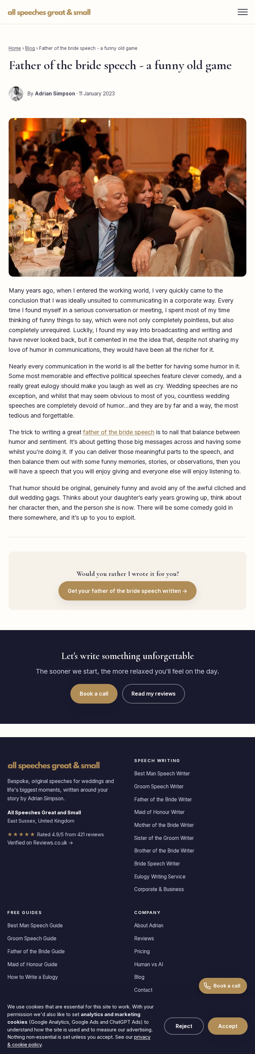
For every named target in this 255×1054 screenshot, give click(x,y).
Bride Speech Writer (157, 863)
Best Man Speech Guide (35, 925)
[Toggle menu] (243, 12)
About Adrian (148, 925)
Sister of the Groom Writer (164, 838)
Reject (184, 1026)
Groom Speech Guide (31, 938)
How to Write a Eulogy (32, 977)
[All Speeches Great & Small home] (49, 12)
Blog (30, 48)
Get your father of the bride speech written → (127, 591)
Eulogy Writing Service (160, 876)
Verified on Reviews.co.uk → (40, 843)
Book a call (94, 693)
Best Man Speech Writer (162, 773)
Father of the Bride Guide (36, 951)
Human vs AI (148, 964)
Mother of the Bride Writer (164, 825)
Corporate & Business (159, 889)
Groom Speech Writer (159, 786)
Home (15, 48)
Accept (227, 1026)
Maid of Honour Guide (32, 964)
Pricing (142, 951)
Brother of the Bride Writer (164, 851)
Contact (143, 990)
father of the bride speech (118, 432)
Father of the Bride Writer (163, 799)
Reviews (144, 938)
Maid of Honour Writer (159, 812)
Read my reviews (153, 693)
